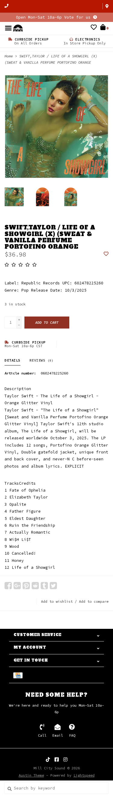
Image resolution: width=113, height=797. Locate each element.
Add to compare (93, 601)
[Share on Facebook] (8, 585)
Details (12, 360)
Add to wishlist (57, 601)
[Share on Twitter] (53, 585)
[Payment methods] (19, 675)
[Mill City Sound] (18, 27)
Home (9, 56)
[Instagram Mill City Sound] (65, 759)
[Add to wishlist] (106, 254)
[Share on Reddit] (35, 585)
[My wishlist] (94, 28)
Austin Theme (31, 775)
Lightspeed (84, 775)
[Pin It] (26, 585)
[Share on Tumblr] (44, 585)
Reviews (42, 360)
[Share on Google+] (17, 585)
